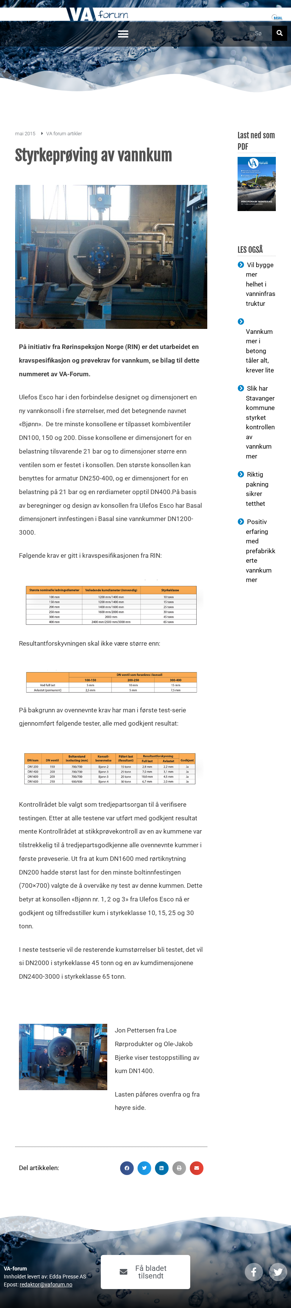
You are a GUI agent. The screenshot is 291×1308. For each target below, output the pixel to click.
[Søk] (279, 33)
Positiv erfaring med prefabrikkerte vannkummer (260, 551)
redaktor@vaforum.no (46, 1284)
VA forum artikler (64, 133)
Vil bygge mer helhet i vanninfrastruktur (260, 284)
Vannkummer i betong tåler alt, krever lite (260, 351)
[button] (122, 34)
